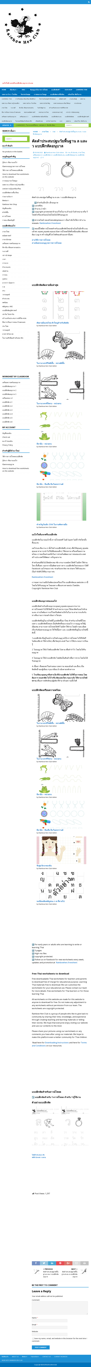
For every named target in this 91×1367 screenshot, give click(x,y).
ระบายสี (13, 108)
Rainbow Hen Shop (9, 204)
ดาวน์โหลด (6, 216)
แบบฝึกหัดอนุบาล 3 (9, 394)
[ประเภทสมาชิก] (89, 2)
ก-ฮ (69, 152)
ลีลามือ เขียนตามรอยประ (26, 108)
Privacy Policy (7, 445)
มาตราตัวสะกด (7, 334)
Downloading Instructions (57, 1042)
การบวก (5, 263)
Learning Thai (81, 90)
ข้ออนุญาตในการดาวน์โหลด (39, 90)
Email (34, 1324)
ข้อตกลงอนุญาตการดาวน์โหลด (13, 166)
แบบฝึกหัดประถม (56, 116)
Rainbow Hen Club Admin (55, 152)
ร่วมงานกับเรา (7, 196)
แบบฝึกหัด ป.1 (48, 155)
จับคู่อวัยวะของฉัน (44, 865)
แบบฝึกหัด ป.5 (7, 418)
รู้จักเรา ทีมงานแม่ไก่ (9, 162)
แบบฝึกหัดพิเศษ (69, 116)
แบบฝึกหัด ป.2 (7, 406)
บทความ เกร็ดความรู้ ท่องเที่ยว (10, 103)
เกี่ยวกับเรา (13, 90)
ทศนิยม (5, 302)
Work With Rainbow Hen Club (12, 1360)
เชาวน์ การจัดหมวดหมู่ (72, 112)
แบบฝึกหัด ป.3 (7, 410)
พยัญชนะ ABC (7, 306)
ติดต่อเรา (5, 200)
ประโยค (5, 326)
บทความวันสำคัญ (45, 103)
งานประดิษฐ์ (73, 99)
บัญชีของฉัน (6, 208)
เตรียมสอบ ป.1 (24, 116)
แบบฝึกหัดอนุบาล (7, 121)
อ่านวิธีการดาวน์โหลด (41, 240)
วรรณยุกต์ (6, 294)
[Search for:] (77, 125)
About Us (15, 1356)
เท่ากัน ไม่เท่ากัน (51, 121)
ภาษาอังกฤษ (77, 103)
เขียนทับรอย (39, 121)
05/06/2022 (39, 152)
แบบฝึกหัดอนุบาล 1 (9, 386)
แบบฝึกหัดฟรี (55, 90)
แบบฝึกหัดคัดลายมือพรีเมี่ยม (40, 116)
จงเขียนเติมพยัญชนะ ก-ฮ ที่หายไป (51, 901)
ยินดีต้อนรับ (5, 1356)
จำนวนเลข (6, 267)
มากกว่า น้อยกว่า (8, 283)
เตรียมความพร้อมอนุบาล (9, 116)
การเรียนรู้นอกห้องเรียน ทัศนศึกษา (25, 99)
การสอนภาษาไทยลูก (40, 94)
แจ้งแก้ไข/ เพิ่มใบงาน (74, 94)
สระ (3, 291)
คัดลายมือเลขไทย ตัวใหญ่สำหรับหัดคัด (53, 322)
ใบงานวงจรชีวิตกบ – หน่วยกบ (49, 403)
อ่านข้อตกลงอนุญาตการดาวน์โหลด (46, 243)
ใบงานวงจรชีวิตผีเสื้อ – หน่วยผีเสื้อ (51, 363)
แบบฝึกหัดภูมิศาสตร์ (83, 116)
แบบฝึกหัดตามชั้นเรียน (57, 94)
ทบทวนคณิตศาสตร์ (29, 112)
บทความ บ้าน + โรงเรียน (9, 94)
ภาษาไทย (4, 108)
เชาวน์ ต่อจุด (7, 255)
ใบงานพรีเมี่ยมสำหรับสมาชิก (23, 121)
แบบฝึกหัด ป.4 (7, 414)
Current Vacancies (60, 1356)
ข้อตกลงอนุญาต (8, 464)
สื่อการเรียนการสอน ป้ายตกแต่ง (11, 112)
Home (4, 90)
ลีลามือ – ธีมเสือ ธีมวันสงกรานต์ (50, 484)
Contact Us (46, 1356)
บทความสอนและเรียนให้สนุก (62, 103)
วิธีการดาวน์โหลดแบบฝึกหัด (12, 170)
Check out (6, 437)
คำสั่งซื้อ (5, 212)
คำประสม (74, 152)
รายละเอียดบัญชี (8, 220)
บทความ (82, 99)
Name (34, 1318)
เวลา (61, 121)
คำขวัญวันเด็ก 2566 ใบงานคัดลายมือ (52, 524)
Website (35, 1331)
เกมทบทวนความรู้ (57, 112)
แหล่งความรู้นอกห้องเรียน (11, 189)
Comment (36, 1300)
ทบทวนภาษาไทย (43, 112)
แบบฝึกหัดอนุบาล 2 (9, 390)
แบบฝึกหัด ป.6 (7, 422)
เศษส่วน (68, 121)
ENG (23, 90)
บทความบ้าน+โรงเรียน (29, 103)
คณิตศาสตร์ (62, 99)
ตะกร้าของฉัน (7, 441)
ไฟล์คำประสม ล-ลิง (38, 1155)
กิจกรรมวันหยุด (25, 94)
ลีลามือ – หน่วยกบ (44, 443)
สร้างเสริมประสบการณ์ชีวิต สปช (58, 108)
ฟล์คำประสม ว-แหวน (39, 1157)
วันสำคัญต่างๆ (41, 108)
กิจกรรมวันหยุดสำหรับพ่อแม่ (47, 99)
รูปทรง (4, 279)
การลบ (4, 275)
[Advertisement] (45, 62)
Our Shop (68, 90)
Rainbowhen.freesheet (50, 223)
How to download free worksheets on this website (15, 175)
